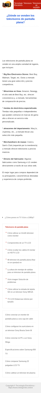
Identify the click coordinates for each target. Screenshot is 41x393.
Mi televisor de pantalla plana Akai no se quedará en (21, 261)
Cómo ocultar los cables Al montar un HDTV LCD (21, 251)
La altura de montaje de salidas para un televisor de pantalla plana (21, 271)
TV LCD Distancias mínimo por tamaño (20, 300)
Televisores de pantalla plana (37, 5)
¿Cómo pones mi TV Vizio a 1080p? (19, 217)
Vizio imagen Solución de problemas (18, 280)
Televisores (27, 3)
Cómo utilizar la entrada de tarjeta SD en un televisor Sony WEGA (21, 290)
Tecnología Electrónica (18, 4)
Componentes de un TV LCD (19, 243)
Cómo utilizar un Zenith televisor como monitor (21, 234)
